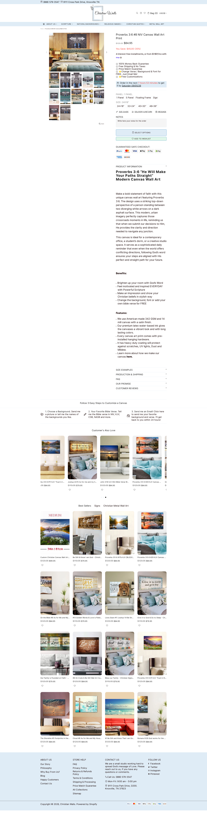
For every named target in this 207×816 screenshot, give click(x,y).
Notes (119, 117)
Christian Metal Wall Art (116, 505)
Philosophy (46, 768)
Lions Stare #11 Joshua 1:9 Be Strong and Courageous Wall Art (119, 618)
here (129, 356)
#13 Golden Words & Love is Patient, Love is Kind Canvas (87, 618)
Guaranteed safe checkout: (133, 147)
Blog (42, 775)
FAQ (75, 764)
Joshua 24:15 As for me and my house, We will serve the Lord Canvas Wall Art (55, 482)
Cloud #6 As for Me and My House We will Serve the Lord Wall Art (87, 738)
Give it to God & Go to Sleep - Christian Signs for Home (152, 618)
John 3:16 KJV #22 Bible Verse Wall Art (87, 482)
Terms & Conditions (83, 778)
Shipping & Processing (84, 782)
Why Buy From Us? (50, 772)
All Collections (80, 789)
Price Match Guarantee (84, 785)
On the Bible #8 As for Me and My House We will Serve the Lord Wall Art (152, 482)
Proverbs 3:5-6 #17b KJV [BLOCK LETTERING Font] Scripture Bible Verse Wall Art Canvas (119, 557)
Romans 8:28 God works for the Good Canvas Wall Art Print (152, 738)
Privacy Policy (80, 768)
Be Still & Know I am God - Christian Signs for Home (87, 557)
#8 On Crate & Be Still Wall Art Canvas (87, 678)
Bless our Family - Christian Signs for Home (119, 678)
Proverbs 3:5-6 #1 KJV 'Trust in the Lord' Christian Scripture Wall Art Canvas (152, 678)
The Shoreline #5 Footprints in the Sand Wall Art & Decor (55, 738)
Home (41, 28)
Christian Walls (103, 13)
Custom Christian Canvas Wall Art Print (55, 557)
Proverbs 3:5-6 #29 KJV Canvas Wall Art (119, 482)
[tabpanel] (152, 466)
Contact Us (46, 783)
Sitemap (77, 793)
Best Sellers (84, 505)
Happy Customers (49, 779)
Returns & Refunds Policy (82, 772)
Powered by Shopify (86, 804)
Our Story (45, 764)
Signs (97, 505)
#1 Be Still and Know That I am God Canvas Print (119, 738)
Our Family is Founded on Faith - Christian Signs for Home (55, 678)
